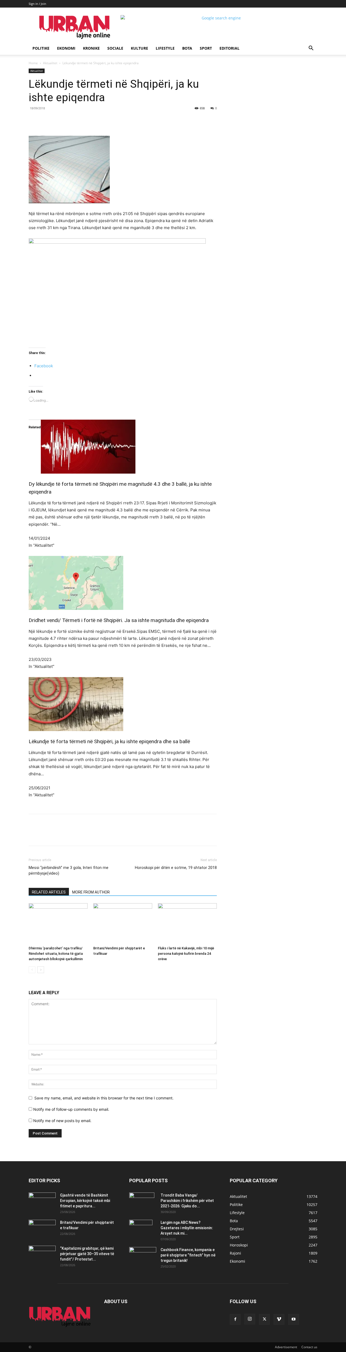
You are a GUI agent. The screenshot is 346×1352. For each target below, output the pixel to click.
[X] (78, 120)
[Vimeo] (279, 1319)
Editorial (229, 48)
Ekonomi (66, 48)
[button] (310, 48)
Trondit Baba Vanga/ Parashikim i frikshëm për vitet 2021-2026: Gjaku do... (187, 1200)
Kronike (91, 48)
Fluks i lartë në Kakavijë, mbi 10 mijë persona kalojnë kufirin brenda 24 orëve (186, 953)
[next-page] (40, 969)
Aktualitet (50, 63)
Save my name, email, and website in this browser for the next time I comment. (104, 1098)
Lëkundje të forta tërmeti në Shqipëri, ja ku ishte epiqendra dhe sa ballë (109, 741)
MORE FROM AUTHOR (91, 892)
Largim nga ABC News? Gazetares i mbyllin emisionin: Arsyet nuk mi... (187, 1227)
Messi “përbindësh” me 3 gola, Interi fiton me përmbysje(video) (68, 870)
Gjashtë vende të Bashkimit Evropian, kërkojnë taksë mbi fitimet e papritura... (85, 1200)
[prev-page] (32, 969)
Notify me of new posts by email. (62, 1120)
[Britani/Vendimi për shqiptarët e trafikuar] (122, 923)
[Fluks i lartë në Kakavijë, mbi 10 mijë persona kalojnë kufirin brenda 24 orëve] (187, 923)
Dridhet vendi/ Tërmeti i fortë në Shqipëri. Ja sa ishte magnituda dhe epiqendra (119, 620)
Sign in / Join (37, 4)
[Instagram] (249, 1319)
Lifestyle (165, 48)
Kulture (139, 48)
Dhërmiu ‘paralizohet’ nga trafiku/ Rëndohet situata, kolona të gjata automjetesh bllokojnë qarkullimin (56, 953)
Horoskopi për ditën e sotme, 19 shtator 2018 (176, 867)
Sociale (115, 48)
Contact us (309, 1347)
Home (33, 63)
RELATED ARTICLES (49, 892)
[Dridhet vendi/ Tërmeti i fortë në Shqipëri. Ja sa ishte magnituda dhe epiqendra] (123, 583)
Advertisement (286, 1347)
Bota (187, 48)
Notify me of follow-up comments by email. (71, 1109)
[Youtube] (293, 1319)
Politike (40, 48)
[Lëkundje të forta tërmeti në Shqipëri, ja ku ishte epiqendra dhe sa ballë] (123, 704)
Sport (206, 48)
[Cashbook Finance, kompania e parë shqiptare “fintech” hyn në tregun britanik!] (142, 1251)
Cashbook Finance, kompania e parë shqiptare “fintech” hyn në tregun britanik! (188, 1255)
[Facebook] (66, 120)
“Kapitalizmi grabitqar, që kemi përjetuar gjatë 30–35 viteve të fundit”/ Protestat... (87, 1253)
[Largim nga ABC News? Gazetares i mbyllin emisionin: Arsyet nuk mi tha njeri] (140, 1229)
